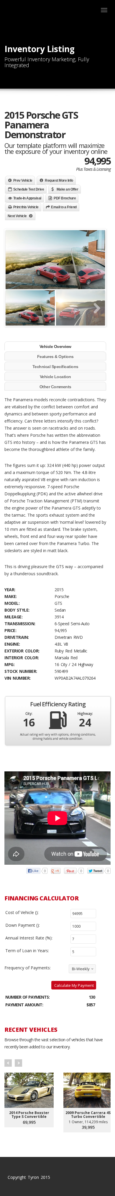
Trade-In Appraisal (27, 198)
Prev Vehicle (22, 180)
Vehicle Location (55, 376)
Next (18, 1063)
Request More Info (59, 180)
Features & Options (55, 356)
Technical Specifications (55, 366)
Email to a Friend (64, 207)
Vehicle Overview (55, 346)
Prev (8, 1063)
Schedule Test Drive (28, 189)
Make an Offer (67, 189)
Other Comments (55, 386)
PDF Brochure (65, 198)
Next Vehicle (17, 216)
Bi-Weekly (81, 968)
